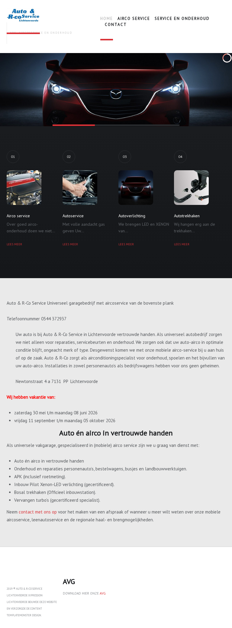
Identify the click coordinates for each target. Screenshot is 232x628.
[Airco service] (29, 187)
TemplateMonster (19, 615)
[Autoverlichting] (141, 187)
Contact (116, 24)
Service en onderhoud (182, 18)
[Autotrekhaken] (196, 187)
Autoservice (73, 215)
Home (106, 18)
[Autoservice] (85, 187)
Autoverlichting (131, 215)
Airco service (134, 18)
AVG (103, 593)
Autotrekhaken (187, 215)
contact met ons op (38, 512)
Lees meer (14, 244)
